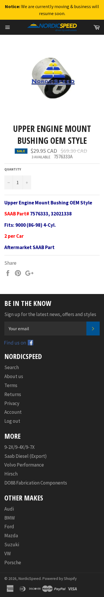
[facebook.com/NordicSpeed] (18, 343)
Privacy (11, 403)
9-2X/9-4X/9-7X (19, 447)
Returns (12, 394)
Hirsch (11, 474)
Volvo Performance (24, 465)
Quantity (12, 169)
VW (7, 553)
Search (11, 367)
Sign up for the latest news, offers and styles (50, 314)
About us (13, 376)
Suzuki (11, 544)
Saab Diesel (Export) (25, 456)
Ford (9, 526)
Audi (9, 509)
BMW (9, 518)
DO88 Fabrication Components (35, 483)
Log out (12, 421)
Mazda (11, 535)
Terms (10, 385)
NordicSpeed (29, 578)
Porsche (12, 562)
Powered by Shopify (59, 578)
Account (13, 412)
